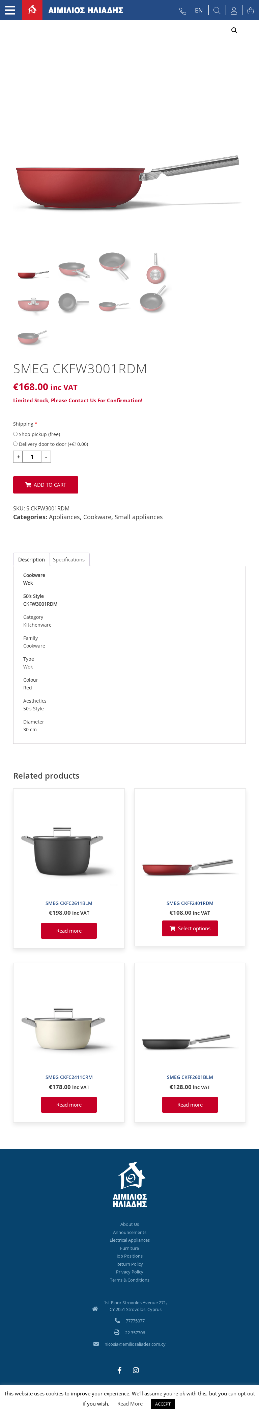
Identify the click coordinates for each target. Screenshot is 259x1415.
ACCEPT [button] (163, 1404)
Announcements (129, 1232)
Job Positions (130, 1256)
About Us (129, 1224)
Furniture (129, 1248)
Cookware (97, 517)
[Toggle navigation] (10, 10)
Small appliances (139, 517)
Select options (194, 928)
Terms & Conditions (129, 1280)
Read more (69, 930)
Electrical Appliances (130, 1240)
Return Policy (129, 1264)
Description (31, 559)
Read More (130, 1403)
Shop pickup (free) (39, 434)
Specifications (69, 559)
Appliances (64, 517)
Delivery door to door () (53, 444)
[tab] (31, 559)
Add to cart (50, 484)
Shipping (25, 424)
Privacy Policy (129, 1272)
